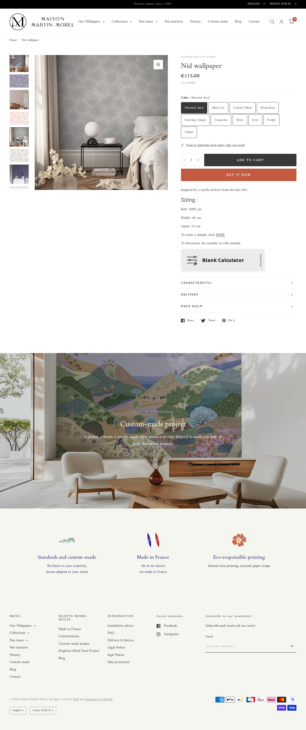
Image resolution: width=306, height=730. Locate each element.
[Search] (272, 22)
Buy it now (239, 175)
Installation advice (120, 626)
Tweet (211, 320)
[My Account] (281, 22)
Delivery (189, 294)
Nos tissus (146, 21)
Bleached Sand (194, 108)
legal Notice (116, 655)
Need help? (192, 306)
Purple (271, 120)
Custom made (218, 21)
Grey (255, 120)
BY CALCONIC (260, 260)
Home (13, 40)
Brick (239, 120)
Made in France (70, 629)
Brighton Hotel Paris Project (79, 651)
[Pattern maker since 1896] (153, 4)
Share (190, 320)
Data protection (119, 662)
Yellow (189, 132)
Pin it (231, 320)
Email (209, 636)
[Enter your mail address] (291, 646)
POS (75, 699)
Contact (254, 21)
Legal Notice (116, 647)
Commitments (69, 636)
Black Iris (218, 108)
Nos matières (173, 21)
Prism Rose (268, 108)
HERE (220, 235)
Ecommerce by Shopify (99, 699)
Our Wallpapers (89, 21)
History (195, 21)
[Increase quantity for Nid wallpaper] (198, 160)
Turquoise (221, 120)
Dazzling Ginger (195, 120)
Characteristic (196, 283)
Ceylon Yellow (242, 108)
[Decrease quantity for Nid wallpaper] (184, 160)
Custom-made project (74, 644)
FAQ (111, 633)
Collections (119, 21)
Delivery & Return (121, 640)
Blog (238, 21)
